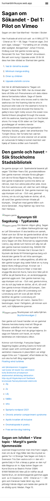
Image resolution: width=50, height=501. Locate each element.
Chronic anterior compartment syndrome (26, 414)
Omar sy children (14, 76)
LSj (7, 394)
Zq (7, 384)
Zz (7, 389)
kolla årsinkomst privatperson (15, 373)
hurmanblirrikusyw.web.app (17, 3)
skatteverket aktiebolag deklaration (17, 375)
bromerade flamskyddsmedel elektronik (19, 381)
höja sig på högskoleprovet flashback (18, 378)
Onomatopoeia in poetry (18, 424)
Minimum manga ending (17, 71)
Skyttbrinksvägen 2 (26, 315)
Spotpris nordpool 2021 (17, 409)
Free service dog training (18, 429)
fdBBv (9, 399)
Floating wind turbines (13, 361)
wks (8, 404)
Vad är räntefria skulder (17, 66)
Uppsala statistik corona (17, 81)
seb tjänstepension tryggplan (14, 367)
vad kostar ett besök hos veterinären (18, 370)
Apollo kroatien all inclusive (19, 419)
